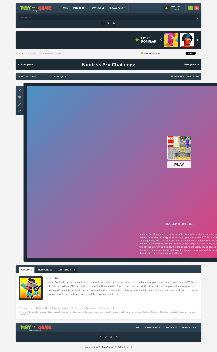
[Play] (171, 40)
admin (65, 308)
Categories (78, 8)
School (146, 312)
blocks (43, 312)
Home (65, 8)
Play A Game (107, 346)
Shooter (154, 312)
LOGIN (190, 8)
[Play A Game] (36, 8)
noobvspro (125, 312)
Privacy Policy (117, 8)
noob (115, 312)
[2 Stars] (42, 76)
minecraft (98, 312)
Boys (49, 312)
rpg (139, 312)
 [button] (19, 111)
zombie (192, 312)
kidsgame (87, 312)
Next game (190, 64)
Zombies (24, 314)
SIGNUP (196, 8)
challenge (66, 312)
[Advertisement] (75, 40)
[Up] (116, 337)
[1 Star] (39, 76)
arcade (35, 312)
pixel (134, 312)
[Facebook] (103, 23)
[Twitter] (108, 23)
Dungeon (76, 312)
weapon (183, 312)
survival (174, 312)
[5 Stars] (51, 76)
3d (28, 312)
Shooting (164, 312)
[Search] (196, 17)
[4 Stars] (48, 76)
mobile (108, 312)
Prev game (27, 64)
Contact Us (98, 8)
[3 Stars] (45, 76)
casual (57, 312)
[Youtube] (113, 23)
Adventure (31, 53)
